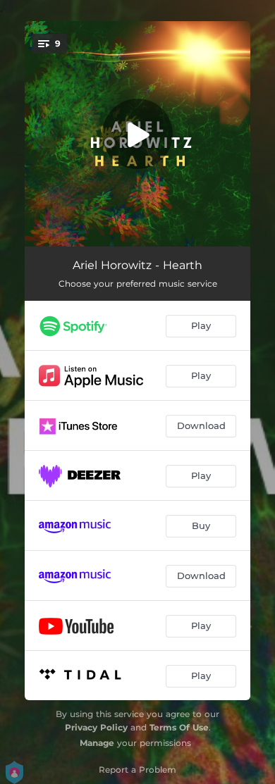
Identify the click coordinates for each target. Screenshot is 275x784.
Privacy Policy (96, 727)
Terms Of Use (179, 727)
